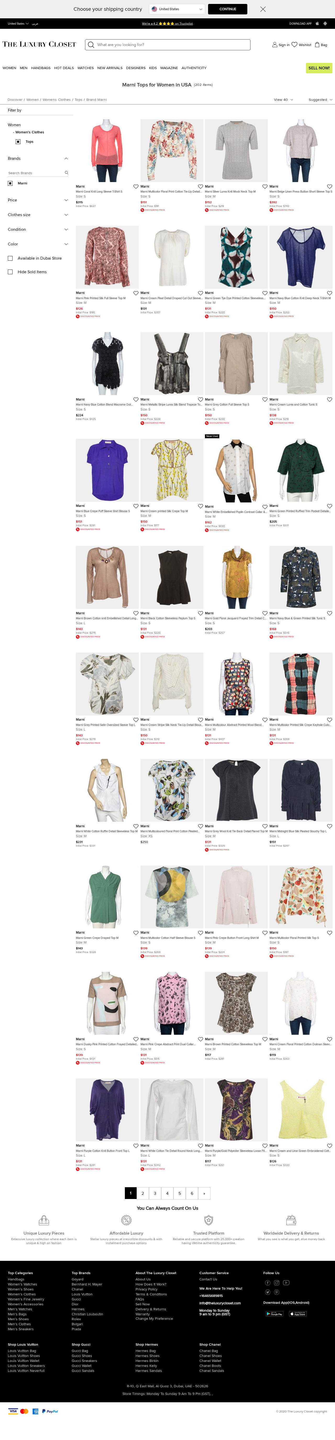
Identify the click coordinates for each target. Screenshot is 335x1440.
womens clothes (57, 100)
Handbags (41, 68)
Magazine (169, 68)
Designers (136, 68)
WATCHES (85, 68)
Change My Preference (154, 1319)
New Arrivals (109, 68)
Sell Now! (319, 68)
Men (23, 68)
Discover (15, 100)
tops (78, 100)
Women (9, 68)
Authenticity (194, 68)
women (32, 100)
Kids (153, 68)
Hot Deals (64, 68)
